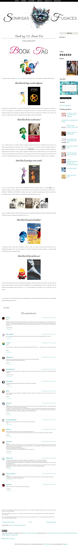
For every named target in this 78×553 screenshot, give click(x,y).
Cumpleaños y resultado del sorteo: (69, 121)
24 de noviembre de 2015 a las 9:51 (49, 429)
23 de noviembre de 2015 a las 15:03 (49, 391)
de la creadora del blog (30, 533)
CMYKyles (47, 544)
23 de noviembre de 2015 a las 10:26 (49, 317)
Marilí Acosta (9, 458)
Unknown (8, 429)
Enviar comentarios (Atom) (17, 525)
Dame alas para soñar (71, 176)
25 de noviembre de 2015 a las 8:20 (49, 458)
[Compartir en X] (6, 307)
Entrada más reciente (8, 522)
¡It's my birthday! (71, 168)
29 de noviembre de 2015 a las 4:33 (49, 484)
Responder (9, 329)
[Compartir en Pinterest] (8, 307)
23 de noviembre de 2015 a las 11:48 (49, 342)
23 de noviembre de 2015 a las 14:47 (49, 369)
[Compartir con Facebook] (7, 307)
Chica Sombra (18, 78)
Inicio (30, 522)
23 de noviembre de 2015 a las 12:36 (49, 357)
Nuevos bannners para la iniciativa (72, 153)
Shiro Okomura (9, 334)
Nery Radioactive (10, 369)
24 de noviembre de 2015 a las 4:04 (49, 419)
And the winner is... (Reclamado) (72, 133)
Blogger (65, 544)
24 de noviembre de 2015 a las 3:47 (49, 403)
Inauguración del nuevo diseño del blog (72, 140)
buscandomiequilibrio (11, 419)
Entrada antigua (51, 522)
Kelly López (9, 441)
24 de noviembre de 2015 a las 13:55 (49, 441)
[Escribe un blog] (5, 307)
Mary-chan (8, 403)
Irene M (8, 317)
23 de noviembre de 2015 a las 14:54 (49, 381)
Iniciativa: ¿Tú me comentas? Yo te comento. (72, 114)
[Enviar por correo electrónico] (4, 307)
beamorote (9, 484)
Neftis (7, 391)
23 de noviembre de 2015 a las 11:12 (49, 334)
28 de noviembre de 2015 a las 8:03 (49, 473)
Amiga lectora (9, 357)
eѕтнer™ (8, 343)
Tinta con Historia (10, 473)
